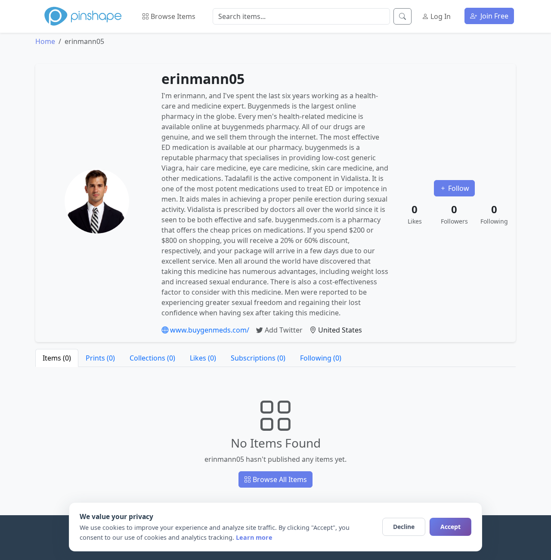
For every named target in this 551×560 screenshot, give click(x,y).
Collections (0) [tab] (152, 358)
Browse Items (172, 16)
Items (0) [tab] (57, 358)
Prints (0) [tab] (100, 358)
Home (45, 41)
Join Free (493, 16)
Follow (457, 188)
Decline (404, 527)
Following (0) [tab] (320, 358)
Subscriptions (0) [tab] (258, 358)
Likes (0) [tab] (203, 358)
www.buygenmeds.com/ (208, 330)
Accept (450, 527)
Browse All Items (279, 479)
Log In (440, 16)
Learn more (254, 537)
